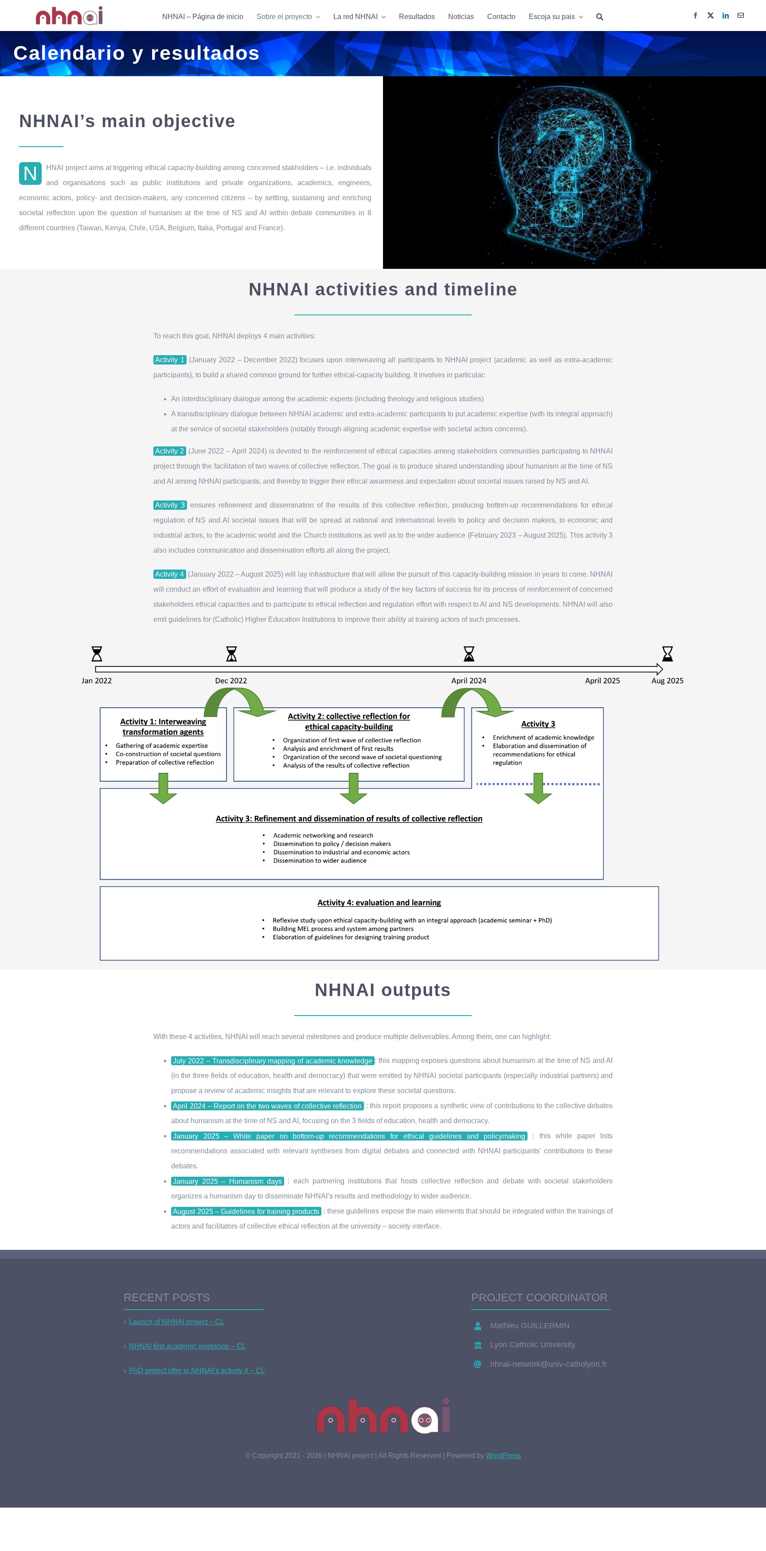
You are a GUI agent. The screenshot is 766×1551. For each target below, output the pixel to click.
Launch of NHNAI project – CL (176, 1322)
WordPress (503, 1455)
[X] (710, 15)
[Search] (599, 15)
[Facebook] (695, 15)
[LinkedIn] (725, 15)
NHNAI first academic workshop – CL (187, 1346)
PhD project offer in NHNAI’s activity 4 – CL (197, 1370)
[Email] (740, 15)
